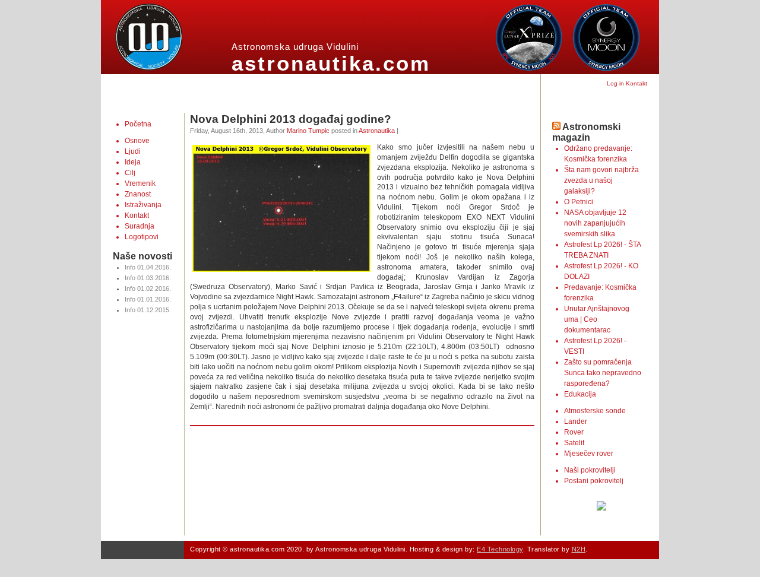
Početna (138, 124)
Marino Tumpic (308, 130)
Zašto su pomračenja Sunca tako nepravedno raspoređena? (602, 373)
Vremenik (140, 183)
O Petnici (578, 202)
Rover (574, 432)
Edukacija (580, 394)
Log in (615, 83)
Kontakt (636, 83)
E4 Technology (500, 549)
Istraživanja (143, 205)
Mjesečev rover (588, 453)
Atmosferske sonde (595, 411)
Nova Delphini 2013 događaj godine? (290, 119)
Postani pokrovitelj (593, 481)
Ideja (133, 162)
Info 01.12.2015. (148, 309)
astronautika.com (331, 63)
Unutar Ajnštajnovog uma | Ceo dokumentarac (596, 319)
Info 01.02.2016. (148, 288)
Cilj (130, 173)
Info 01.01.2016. (148, 299)
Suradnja (139, 226)
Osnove (137, 141)
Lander (575, 421)
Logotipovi (142, 237)
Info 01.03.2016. (148, 277)
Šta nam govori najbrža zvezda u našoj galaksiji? (601, 180)
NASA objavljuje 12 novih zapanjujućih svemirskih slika (595, 223)
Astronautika (377, 130)
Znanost (138, 194)
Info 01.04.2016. (148, 267)
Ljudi (133, 151)
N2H (579, 549)
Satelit (574, 443)
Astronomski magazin (586, 132)
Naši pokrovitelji (590, 470)
